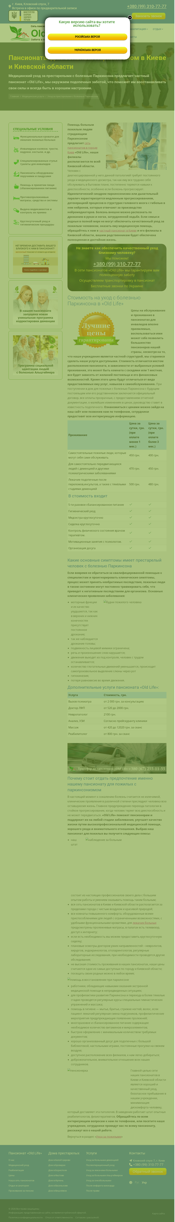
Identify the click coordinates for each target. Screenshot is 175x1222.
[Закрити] (130, 17)
